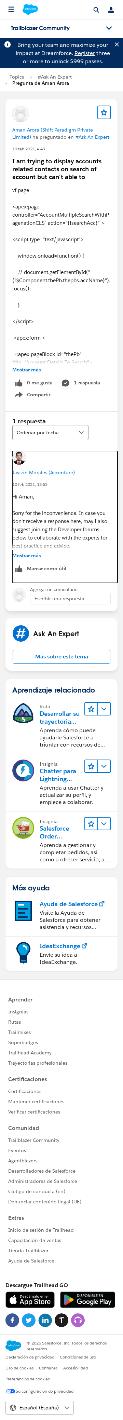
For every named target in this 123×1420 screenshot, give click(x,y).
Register (84, 53)
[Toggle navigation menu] (109, 28)
